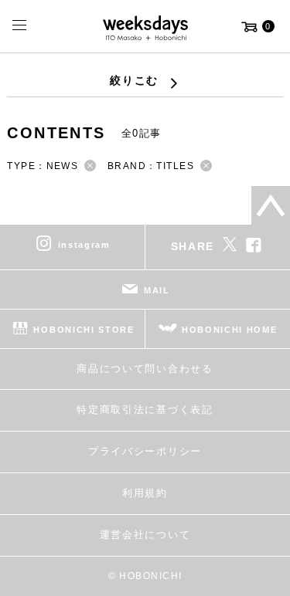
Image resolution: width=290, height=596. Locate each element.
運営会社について (145, 534)
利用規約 (145, 493)
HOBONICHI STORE (83, 329)
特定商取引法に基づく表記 (145, 409)
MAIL (157, 289)
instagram (84, 244)
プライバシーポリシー (145, 451)
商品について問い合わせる (145, 368)
